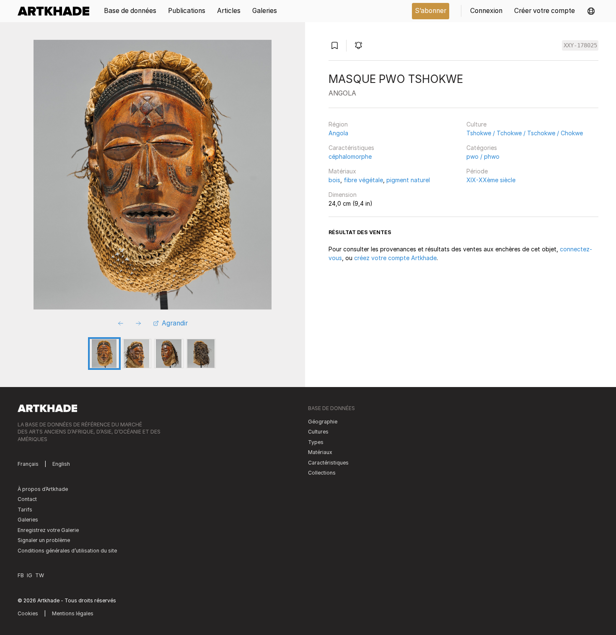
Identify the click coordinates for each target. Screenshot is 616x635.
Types (316, 442)
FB (21, 575)
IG (29, 575)
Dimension (343, 194)
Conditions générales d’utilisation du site (67, 550)
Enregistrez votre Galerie (48, 530)
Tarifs (25, 509)
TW (39, 575)
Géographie (322, 421)
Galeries (28, 519)
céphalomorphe (350, 156)
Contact (27, 499)
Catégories (481, 147)
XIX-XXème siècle (490, 179)
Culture (476, 124)
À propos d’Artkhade (43, 489)
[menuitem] (56, 11)
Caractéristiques (351, 147)
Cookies (28, 613)
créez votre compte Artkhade (395, 257)
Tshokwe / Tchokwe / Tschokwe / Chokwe (524, 133)
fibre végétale (363, 179)
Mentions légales (72, 613)
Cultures (318, 431)
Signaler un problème (44, 540)
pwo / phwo (483, 156)
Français (28, 464)
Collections (322, 473)
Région (338, 124)
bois (334, 179)
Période (477, 171)
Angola (338, 133)
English (61, 464)
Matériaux (342, 171)
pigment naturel (408, 179)
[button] (591, 11)
